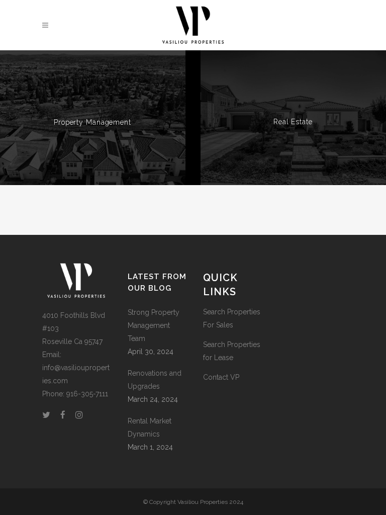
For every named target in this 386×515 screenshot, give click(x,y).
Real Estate (293, 122)
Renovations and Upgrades (154, 379)
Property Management (92, 122)
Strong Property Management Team (153, 325)
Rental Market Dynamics (149, 427)
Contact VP (221, 377)
